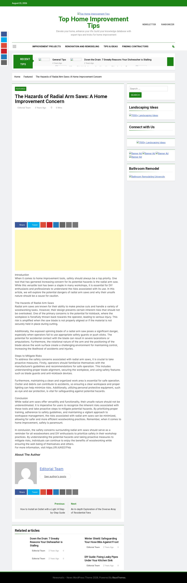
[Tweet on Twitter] (4, 39)
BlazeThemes (118, 577)
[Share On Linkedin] (56, 225)
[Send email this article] (62, 225)
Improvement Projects (46, 46)
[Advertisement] (68, 250)
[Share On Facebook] (4, 34)
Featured (20, 89)
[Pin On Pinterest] (49, 225)
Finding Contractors (135, 46)
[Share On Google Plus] (43, 225)
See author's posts (55, 476)
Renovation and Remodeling (82, 46)
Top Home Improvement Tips (94, 22)
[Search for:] (148, 89)
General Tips (59, 59)
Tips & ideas (111, 46)
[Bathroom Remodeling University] (147, 176)
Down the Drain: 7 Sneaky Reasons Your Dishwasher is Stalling (117, 59)
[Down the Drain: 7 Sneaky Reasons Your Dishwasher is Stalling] (75, 63)
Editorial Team (24, 108)
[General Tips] (44, 63)
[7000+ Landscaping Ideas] (143, 115)
